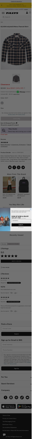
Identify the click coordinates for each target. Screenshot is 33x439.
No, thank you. (21, 227)
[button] (31, 186)
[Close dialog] (31, 209)
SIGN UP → (21, 224)
